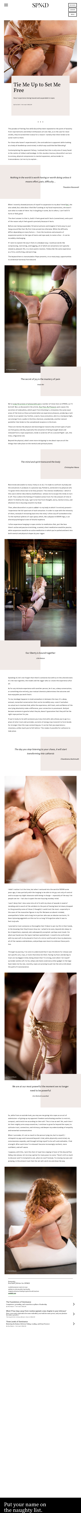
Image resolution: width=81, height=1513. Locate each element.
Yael (67, 204)
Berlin (72, 14)
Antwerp (72, 9)
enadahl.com (12, 1293)
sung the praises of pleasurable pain (27, 404)
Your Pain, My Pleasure (47, 407)
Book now (72, 5)
